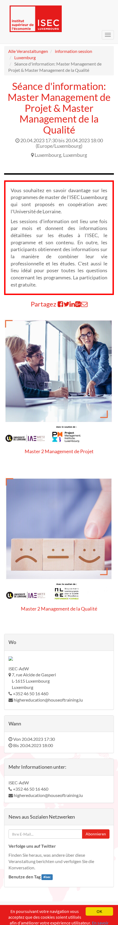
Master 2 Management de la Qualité (59, 609)
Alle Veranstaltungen (28, 51)
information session (73, 51)
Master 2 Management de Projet (59, 451)
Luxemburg (25, 57)
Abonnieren (96, 834)
